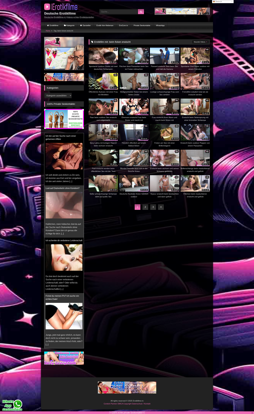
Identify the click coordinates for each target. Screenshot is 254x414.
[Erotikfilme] (60, 7)
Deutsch (218, 2)
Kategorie (70, 25)
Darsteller (87, 25)
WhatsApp (160, 25)
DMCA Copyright (125, 404)
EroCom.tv (123, 25)
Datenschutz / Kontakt (141, 404)
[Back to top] (246, 406)
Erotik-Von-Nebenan (104, 25)
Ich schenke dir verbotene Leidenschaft (64, 232)
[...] (70, 173)
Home (48, 31)
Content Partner (111, 404)
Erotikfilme (54, 25)
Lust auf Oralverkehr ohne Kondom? (63, 179)
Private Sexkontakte (142, 25)
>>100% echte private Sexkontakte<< (127, 412)
